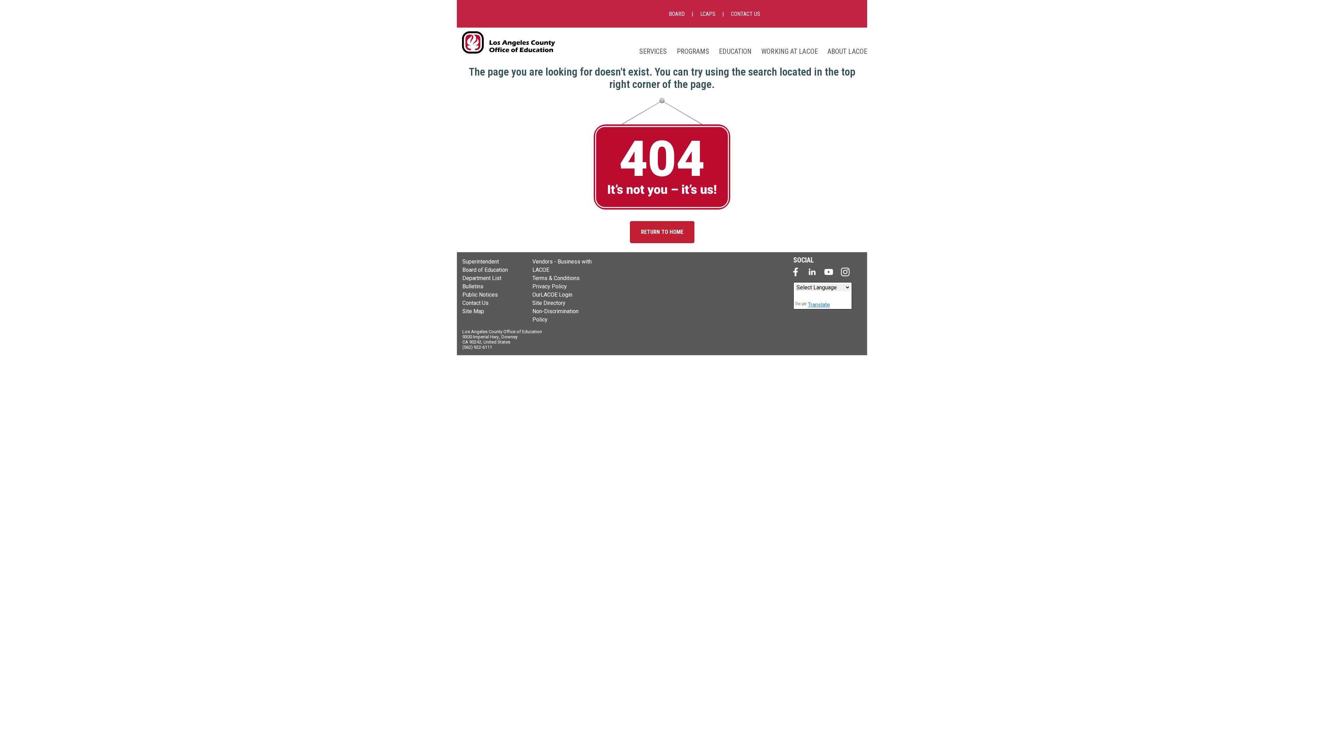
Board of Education (485, 270)
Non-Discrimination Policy (555, 315)
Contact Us (475, 303)
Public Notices (480, 294)
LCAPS (707, 14)
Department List (481, 278)
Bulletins (472, 286)
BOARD (677, 14)
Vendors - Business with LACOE (562, 265)
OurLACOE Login (552, 294)
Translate (819, 304)
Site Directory (548, 303)
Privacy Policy (549, 286)
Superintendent (480, 261)
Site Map (473, 311)
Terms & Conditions (556, 278)
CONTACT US (745, 14)
